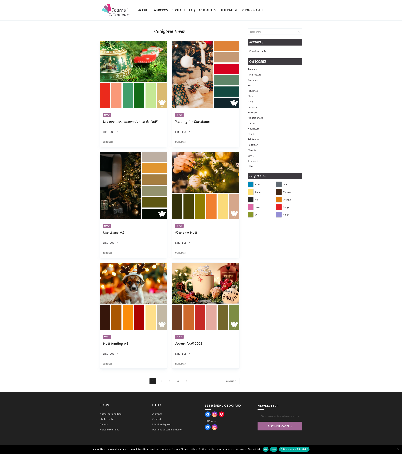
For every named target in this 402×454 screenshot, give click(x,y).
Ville (250, 166)
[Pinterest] (221, 414)
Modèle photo (255, 117)
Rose (257, 207)
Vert (257, 214)
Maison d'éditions (109, 429)
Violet (286, 214)
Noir (257, 199)
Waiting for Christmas (192, 121)
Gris (285, 184)
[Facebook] (208, 414)
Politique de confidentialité (167, 429)
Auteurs (104, 424)
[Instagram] (214, 414)
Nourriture (253, 128)
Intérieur (252, 106)
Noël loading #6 (115, 343)
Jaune (258, 192)
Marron (287, 192)
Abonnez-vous (280, 426)
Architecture (254, 74)
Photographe (107, 418)
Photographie (253, 10)
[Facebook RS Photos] (208, 427)
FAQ (192, 10)
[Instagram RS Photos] (214, 427)
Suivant (230, 381)
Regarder (253, 144)
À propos (161, 10)
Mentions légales (161, 424)
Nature (251, 123)
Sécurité (252, 150)
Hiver (107, 115)
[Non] (398, 449)
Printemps (253, 139)
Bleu (257, 184)
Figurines (253, 90)
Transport (253, 160)
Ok (265, 449)
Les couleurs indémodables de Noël (130, 121)
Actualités (207, 10)
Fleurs (251, 96)
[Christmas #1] (133, 185)
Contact (178, 10)
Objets (251, 133)
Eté (249, 85)
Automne (253, 79)
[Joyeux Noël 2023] (205, 296)
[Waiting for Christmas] (205, 74)
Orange (287, 199)
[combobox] (272, 31)
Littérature (229, 10)
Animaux (252, 69)
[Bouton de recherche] (299, 32)
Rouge (286, 207)
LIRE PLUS (110, 132)
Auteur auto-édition (111, 413)
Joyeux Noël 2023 (188, 343)
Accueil (144, 10)
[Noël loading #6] (133, 296)
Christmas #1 (113, 232)
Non (274, 449)
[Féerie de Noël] (205, 185)
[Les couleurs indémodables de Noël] (133, 74)
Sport (251, 155)
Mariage (252, 112)
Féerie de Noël (186, 232)
